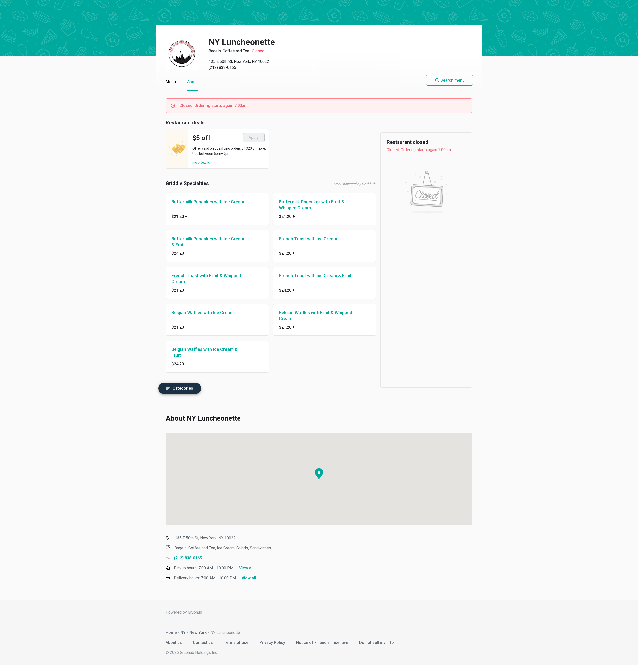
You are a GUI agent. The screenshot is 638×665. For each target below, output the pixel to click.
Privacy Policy (272, 642)
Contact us (203, 642)
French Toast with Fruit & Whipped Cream (206, 278)
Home (171, 632)
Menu (171, 81)
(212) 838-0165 (222, 67)
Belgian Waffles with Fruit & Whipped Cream (315, 315)
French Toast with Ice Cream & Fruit (315, 275)
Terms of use (236, 642)
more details (201, 162)
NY (183, 632)
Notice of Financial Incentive (322, 642)
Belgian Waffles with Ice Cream (202, 312)
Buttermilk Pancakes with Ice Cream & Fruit (207, 241)
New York (198, 632)
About (192, 81)
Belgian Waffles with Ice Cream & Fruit (204, 352)
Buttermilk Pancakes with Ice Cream (207, 201)
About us (174, 642)
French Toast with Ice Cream (308, 238)
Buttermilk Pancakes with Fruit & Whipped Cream (311, 204)
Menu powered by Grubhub (354, 184)
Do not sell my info (376, 642)
